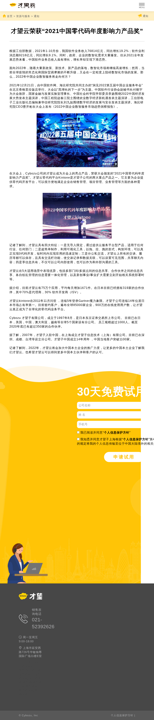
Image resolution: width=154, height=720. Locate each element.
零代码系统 (26, 690)
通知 (145, 15)
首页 (10, 16)
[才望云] (27, 5)
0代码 (34, 662)
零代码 (27, 682)
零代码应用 (33, 686)
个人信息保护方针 (116, 432)
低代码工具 (33, 670)
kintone (24, 662)
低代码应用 (26, 674)
